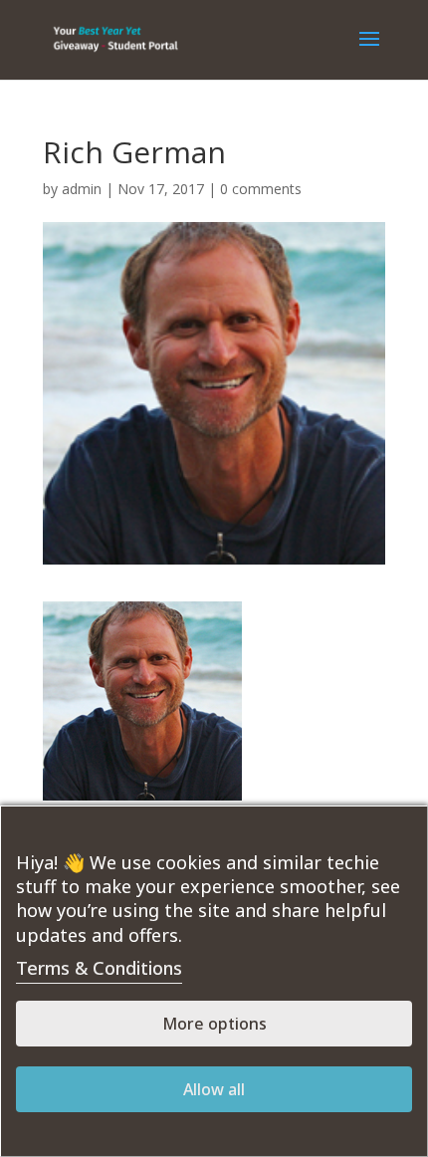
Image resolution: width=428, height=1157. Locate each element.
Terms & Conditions (99, 968)
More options (214, 1024)
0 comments (261, 188)
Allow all (214, 1089)
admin (82, 188)
